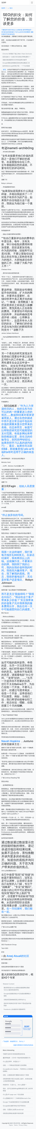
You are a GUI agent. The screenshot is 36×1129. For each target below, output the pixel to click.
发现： (5, 69)
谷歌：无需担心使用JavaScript (13, 1109)
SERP (3, 2)
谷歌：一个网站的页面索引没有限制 (14, 1065)
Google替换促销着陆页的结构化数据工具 (16, 63)
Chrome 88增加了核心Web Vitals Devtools (17, 54)
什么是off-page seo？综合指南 (13, 1094)
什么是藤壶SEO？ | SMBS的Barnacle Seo (17, 1098)
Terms (16, 1125)
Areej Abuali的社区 (17, 956)
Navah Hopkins (11, 741)
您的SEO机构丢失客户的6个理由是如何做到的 (17, 1004)
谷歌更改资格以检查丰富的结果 (13, 1113)
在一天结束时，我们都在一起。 (16, 910)
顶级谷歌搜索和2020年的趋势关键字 (14, 60)
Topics (11, 1125)
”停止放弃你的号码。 (13, 515)
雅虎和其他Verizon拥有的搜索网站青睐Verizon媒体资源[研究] (17, 989)
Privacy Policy (23, 1125)
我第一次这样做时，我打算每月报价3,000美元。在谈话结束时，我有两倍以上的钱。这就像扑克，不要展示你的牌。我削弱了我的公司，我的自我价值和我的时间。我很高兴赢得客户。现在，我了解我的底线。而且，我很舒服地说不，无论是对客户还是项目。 (17, 565)
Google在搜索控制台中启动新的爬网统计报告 (17, 995)
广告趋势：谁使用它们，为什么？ (14, 1041)
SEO (11, 8)
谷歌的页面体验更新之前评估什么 (15, 999)
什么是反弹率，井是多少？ (12, 1061)
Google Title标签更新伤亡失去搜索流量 (16, 1102)
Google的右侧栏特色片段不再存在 (14, 1106)
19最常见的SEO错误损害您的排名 (14, 1054)
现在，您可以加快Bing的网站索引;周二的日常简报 (18, 1090)
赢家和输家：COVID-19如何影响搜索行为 (16, 1058)
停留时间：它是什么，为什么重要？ (14, 1085)
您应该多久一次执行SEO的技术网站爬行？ (16, 57)
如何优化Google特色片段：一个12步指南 (16, 66)
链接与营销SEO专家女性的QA (23, 1045)
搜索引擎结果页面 (15, 1123)
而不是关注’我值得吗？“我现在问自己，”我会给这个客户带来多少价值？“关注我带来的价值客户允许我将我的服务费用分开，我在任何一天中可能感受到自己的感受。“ (17, 601)
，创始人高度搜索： (18, 488)
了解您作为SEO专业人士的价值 (11, 30)
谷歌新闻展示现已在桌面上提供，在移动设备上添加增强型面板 (17, 1080)
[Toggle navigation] (32, 2)
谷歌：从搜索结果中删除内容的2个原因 (16, 1075)
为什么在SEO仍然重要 (22, 32)
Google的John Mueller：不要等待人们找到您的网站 (18, 1070)
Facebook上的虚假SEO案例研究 (14, 1009)
